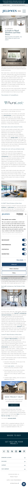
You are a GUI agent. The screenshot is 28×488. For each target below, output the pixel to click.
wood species (4, 346)
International (13, 484)
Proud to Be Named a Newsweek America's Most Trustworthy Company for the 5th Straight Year (14, 1)
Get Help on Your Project (18, 5)
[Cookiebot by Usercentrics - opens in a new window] (17, 214)
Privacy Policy (14, 476)
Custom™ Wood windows (11, 338)
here (18, 414)
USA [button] (19, 11)
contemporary (4, 156)
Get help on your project (14, 443)
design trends (14, 137)
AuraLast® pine (7, 115)
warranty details (12, 418)
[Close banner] (25, 214)
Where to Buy (6, 5)
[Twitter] (8, 451)
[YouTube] (20, 451)
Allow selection (14, 268)
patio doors (11, 207)
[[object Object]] (10, 11)
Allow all (14, 264)
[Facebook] (4, 451)
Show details (20, 260)
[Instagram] (16, 451)
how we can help (5, 415)
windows (3, 207)
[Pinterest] (24, 451)
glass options (11, 366)
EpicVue (19, 326)
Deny (14, 273)
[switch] (24, 244)
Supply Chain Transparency (14, 480)
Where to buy (14, 435)
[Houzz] (12, 451)
